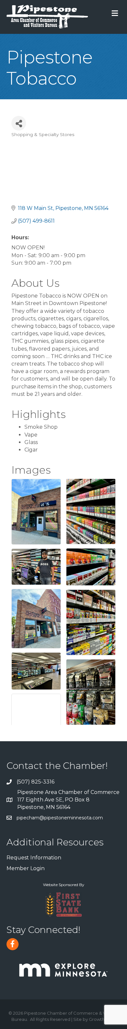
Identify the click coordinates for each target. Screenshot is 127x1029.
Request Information (34, 858)
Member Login (26, 868)
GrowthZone (102, 1019)
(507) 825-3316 (35, 782)
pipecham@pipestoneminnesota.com (60, 818)
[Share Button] (18, 123)
